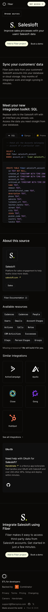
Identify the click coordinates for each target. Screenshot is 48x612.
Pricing (22, 593)
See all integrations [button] (12, 437)
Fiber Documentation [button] (14, 297)
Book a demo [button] (37, 43)
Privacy (5, 593)
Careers (6, 598)
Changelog (33, 593)
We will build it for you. (33, 348)
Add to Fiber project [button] (16, 43)
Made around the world (12, 608)
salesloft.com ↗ (13, 277)
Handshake (17, 598)
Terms (14, 593)
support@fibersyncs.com (14, 604)
